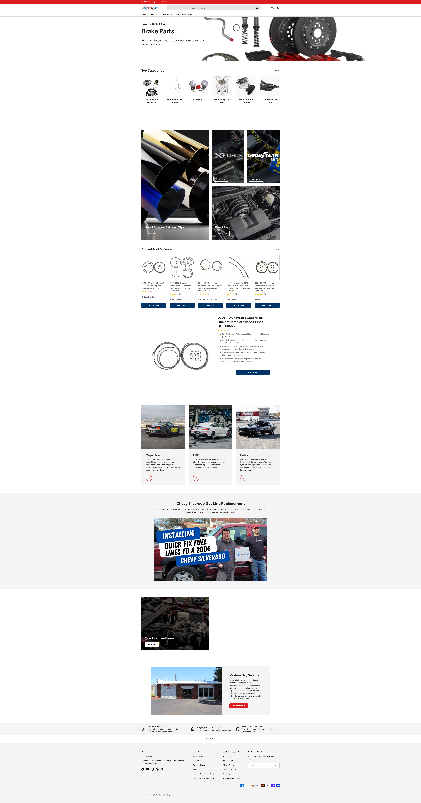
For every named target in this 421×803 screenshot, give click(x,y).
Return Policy (228, 760)
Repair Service (198, 756)
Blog (178, 14)
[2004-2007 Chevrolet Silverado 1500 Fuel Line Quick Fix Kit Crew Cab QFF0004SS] (267, 267)
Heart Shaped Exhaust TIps (204, 778)
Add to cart (253, 372)
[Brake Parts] (199, 86)
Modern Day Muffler (152, 795)
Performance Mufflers (246, 101)
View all (276, 70)
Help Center (187, 14)
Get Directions (239, 706)
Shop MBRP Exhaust (159, 2)
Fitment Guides (199, 765)
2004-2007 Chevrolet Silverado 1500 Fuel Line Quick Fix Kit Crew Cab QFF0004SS (265, 287)
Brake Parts (199, 99)
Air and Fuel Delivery (151, 101)
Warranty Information (231, 774)
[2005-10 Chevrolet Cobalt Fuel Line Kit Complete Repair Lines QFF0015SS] (153, 267)
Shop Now (152, 234)
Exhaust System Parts (222, 101)
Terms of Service (229, 769)
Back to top (210, 739)
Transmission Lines (269, 101)
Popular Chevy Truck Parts (203, 774)
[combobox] (214, 7)
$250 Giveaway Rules (231, 778)
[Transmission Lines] (270, 86)
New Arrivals (168, 14)
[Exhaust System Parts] (222, 86)
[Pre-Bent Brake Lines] (175, 86)
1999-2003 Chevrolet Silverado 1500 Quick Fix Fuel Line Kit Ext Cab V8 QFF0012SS (180, 287)
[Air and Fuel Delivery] (151, 86)
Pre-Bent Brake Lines (175, 101)
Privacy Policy (228, 765)
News (195, 769)
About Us (226, 756)
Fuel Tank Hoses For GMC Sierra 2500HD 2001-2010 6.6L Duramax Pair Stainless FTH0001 (238, 287)
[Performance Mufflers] (246, 86)
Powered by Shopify (165, 795)
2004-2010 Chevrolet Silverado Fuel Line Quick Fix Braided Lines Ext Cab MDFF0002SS (210, 287)
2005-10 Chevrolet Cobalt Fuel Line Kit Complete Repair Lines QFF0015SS (152, 285)
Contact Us (197, 760)
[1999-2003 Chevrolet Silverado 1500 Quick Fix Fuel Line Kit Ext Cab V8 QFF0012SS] (182, 267)
